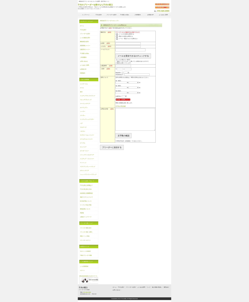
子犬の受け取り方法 (85, 189)
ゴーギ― (82, 115)
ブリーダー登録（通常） (86, 232)
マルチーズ (83, 127)
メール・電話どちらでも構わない (128, 38)
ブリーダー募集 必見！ (86, 228)
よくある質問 (141, 287)
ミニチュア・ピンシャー (87, 158)
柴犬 (81, 92)
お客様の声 (83, 69)
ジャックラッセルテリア (87, 155)
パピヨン (82, 131)
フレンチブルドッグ (85, 99)
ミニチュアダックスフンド (87, 95)
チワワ (82, 88)
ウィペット (83, 162)
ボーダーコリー (84, 151)
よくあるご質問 (84, 65)
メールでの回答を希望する (126, 34)
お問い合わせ (84, 61)
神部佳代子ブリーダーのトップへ (109, 20)
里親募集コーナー (85, 45)
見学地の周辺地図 (121, 106)
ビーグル (82, 143)
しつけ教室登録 (84, 266)
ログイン (82, 270)
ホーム (82, 26)
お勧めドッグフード (85, 217)
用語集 (82, 213)
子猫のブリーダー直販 (86, 255)
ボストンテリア (84, 170)
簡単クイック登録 (84, 236)
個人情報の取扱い (157, 287)
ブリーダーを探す (85, 33)
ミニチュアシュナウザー (87, 119)
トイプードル (84, 84)
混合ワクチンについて (86, 197)
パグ (81, 123)
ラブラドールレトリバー (87, 135)
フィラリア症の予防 (85, 205)
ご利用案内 (83, 57)
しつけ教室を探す (85, 37)
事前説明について (85, 209)
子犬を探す (83, 30)
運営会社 (166, 287)
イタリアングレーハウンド (87, 166)
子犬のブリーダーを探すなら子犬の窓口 (95, 5)
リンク (148, 287)
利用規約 (82, 73)
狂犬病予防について (85, 201)
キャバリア (83, 147)
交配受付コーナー (85, 49)
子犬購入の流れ (84, 53)
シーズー (82, 111)
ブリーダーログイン (85, 240)
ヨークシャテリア (85, 103)
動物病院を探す (84, 41)
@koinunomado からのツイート (88, 276)
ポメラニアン (84, 107)
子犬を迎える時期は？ (86, 185)
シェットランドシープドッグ (88, 174)
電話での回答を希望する (125, 36)
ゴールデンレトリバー (86, 139)
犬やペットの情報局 (85, 251)
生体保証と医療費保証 (86, 193)
